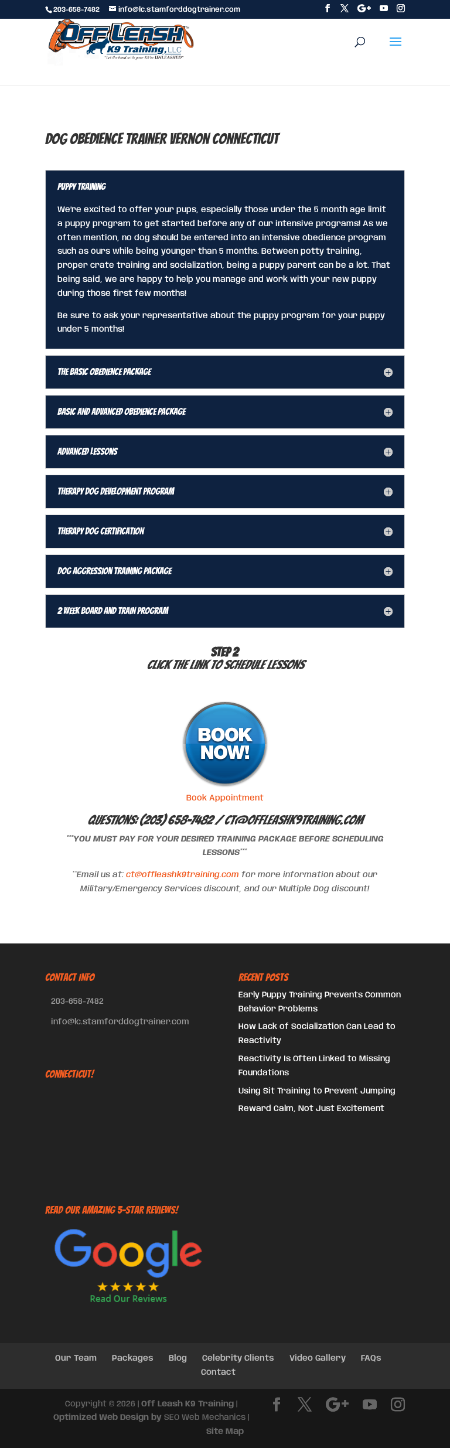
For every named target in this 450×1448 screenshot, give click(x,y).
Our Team (76, 1358)
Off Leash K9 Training (187, 1404)
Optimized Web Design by (107, 1417)
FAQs (371, 1358)
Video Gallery (317, 1358)
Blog (178, 1358)
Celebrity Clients (238, 1358)
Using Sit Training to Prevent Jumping (317, 1091)
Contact (218, 1372)
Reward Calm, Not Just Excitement (311, 1109)
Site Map (225, 1431)
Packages (133, 1358)
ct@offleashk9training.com (293, 820)
